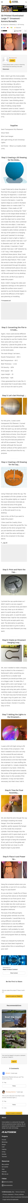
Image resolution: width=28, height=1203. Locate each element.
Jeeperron (5, 24)
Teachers (4, 1156)
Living (3, 1152)
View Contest (14, 973)
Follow (12, 60)
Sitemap (4, 1171)
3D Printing (21, 24)
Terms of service (20, 1192)
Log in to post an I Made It (14, 996)
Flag (5, 1082)
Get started (5, 1167)
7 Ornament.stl (6, 301)
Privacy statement (8, 1194)
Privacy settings (19, 1194)
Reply (14, 1086)
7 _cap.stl (4, 543)
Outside (4, 1154)
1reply (4, 1108)
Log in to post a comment (14, 1113)
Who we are (5, 1174)
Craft (3, 1147)
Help (3, 1169)
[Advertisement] (14, 8)
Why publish (5, 1164)
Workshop (13, 24)
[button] (2, 2)
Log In (14, 1061)
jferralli (8, 1073)
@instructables (8, 1182)
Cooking (4, 1149)
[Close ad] (25, 6)
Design (4, 1144)
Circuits (4, 1140)
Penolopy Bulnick (11, 1092)
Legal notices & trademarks (10, 1199)
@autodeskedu (8, 1185)
